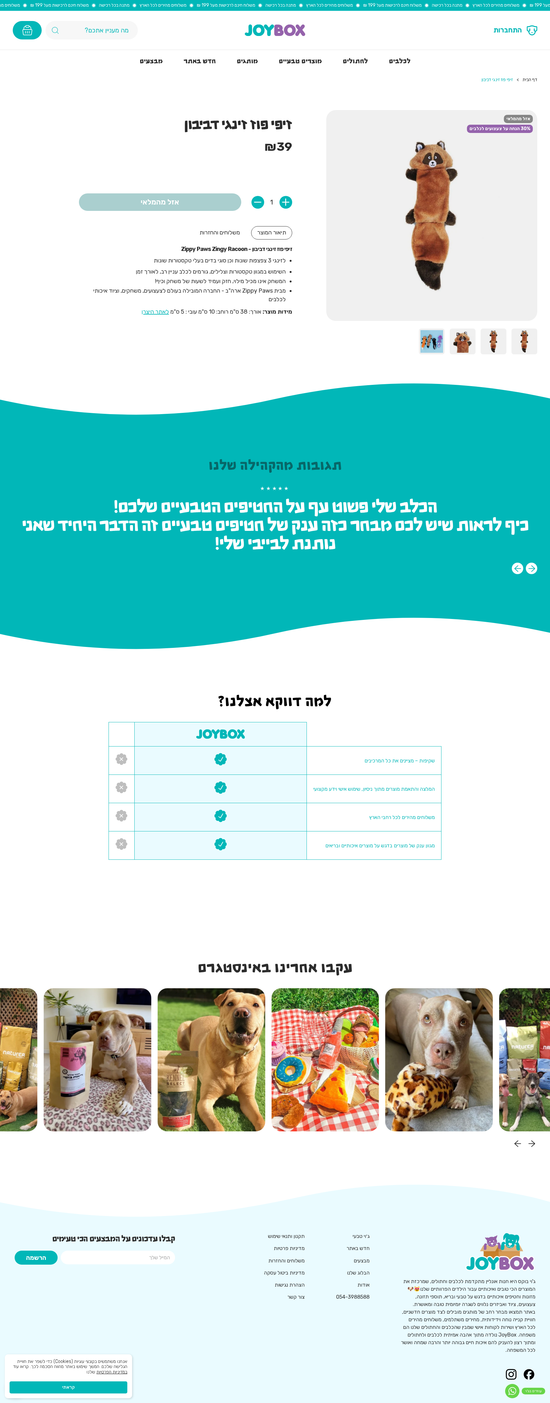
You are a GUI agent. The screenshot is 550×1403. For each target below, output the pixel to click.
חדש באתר (358, 1248)
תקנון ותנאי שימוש (286, 1236)
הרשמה (36, 1257)
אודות (363, 1285)
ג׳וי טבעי (361, 1236)
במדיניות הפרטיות (111, 1372)
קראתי (68, 1387)
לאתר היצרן (155, 311)
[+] (285, 202)
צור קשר (296, 1297)
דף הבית (530, 79)
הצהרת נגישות (290, 1285)
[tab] (271, 233)
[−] (257, 202)
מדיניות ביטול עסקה (284, 1273)
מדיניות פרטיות (289, 1248)
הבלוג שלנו (358, 1273)
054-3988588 (353, 1297)
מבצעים (362, 1261)
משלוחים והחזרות (286, 1261)
